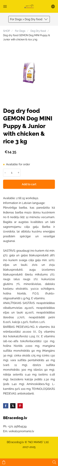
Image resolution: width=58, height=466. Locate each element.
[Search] (54, 462)
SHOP (6, 30)
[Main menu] (5, 6)
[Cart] (3, 462)
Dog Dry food (38, 30)
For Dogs (20, 30)
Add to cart (29, 184)
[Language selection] (53, 6)
